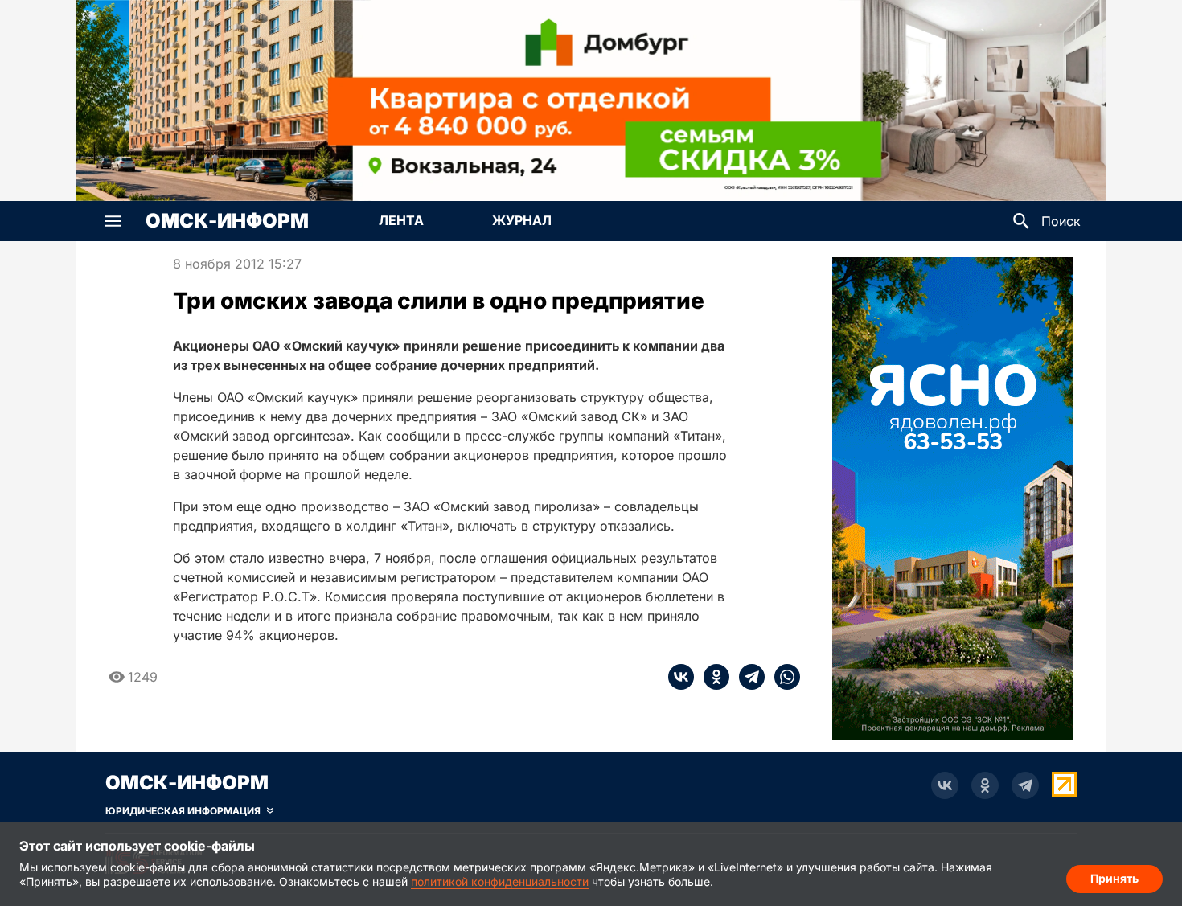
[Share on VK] (681, 677)
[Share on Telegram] (747, 677)
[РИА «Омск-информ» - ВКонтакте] (944, 785)
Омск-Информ (227, 221)
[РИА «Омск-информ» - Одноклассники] (985, 785)
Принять (1114, 878)
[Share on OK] (711, 677)
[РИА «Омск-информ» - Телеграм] (1025, 785)
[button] (112, 221)
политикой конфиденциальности (500, 881)
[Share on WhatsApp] (782, 677)
